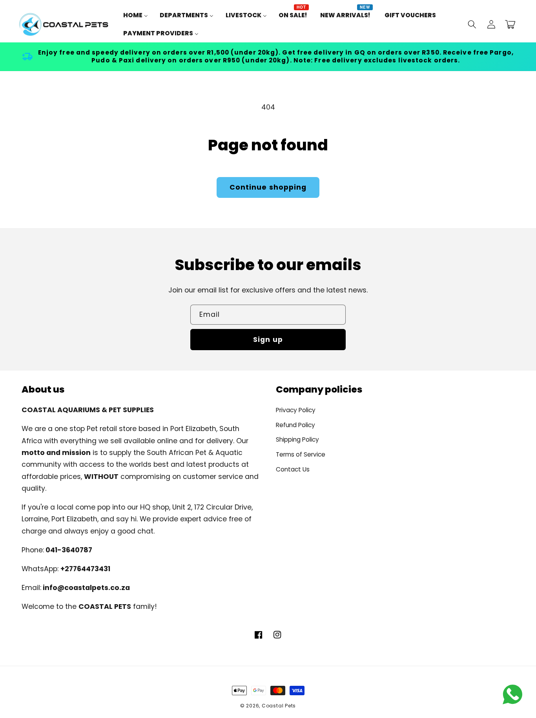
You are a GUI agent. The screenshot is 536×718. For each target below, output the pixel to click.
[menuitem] (135, 15)
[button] (472, 24)
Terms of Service (300, 454)
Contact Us (293, 469)
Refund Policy (295, 425)
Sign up (268, 339)
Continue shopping (268, 187)
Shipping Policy (297, 439)
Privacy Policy (295, 410)
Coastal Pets (279, 705)
